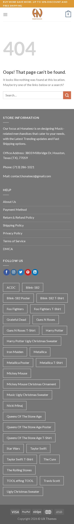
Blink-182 (32, 287)
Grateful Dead (16, 319)
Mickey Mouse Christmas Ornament (31, 384)
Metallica (40, 352)
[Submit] (67, 95)
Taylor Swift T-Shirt (20, 459)
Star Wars (13, 448)
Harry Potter (54, 330)
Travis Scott (52, 480)
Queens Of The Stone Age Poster (29, 427)
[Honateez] (37, 14)
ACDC (11, 287)
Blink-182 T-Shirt (52, 298)
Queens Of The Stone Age (24, 416)
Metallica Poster (18, 362)
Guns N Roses (45, 319)
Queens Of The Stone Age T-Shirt (29, 438)
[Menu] (5, 14)
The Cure (49, 459)
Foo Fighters (15, 309)
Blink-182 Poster (18, 298)
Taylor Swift (38, 448)
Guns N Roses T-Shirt (21, 330)
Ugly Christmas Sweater (23, 491)
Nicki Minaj (15, 405)
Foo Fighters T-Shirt (47, 309)
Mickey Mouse (17, 373)
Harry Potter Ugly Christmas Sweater (32, 341)
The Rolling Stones (19, 470)
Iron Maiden (15, 352)
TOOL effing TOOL (20, 480)
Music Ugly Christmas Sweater (27, 394)
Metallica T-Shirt (51, 362)
